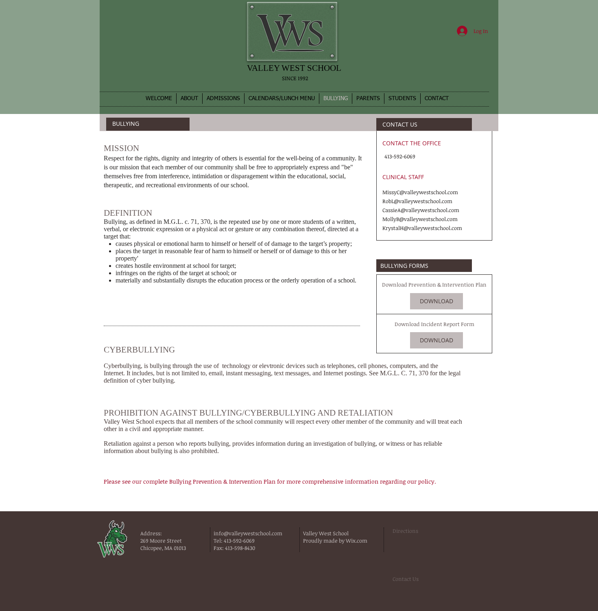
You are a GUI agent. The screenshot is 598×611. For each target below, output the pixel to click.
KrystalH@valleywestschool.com (422, 228)
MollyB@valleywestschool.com (420, 219)
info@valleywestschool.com (248, 533)
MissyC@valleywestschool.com (420, 192)
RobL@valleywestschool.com (417, 201)
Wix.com (357, 540)
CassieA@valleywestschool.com (420, 210)
